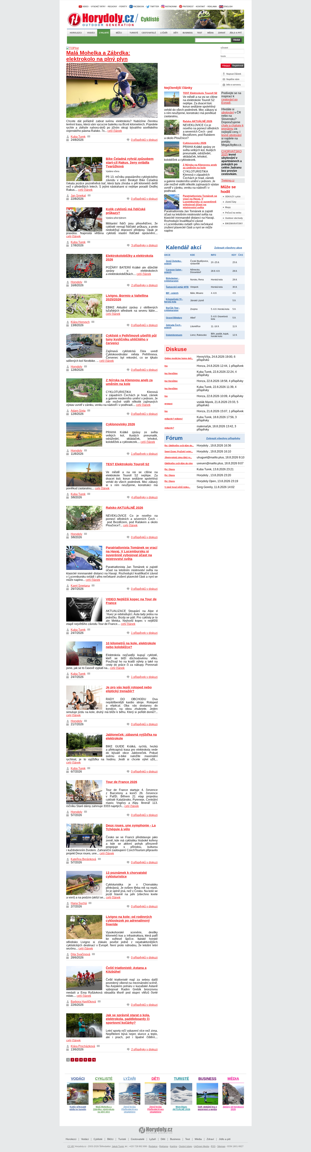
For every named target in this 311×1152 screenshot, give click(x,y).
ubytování (227, 112)
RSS (213, 1146)
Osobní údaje (185, 1146)
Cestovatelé (149, 33)
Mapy (228, 207)
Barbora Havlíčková (83, 1001)
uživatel (224, 48)
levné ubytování (231, 135)
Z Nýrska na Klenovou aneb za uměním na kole (129, 382)
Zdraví (221, 33)
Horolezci (76, 33)
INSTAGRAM (170, 6)
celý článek (114, 130)
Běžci (119, 33)
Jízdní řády (230, 202)
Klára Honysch (80, 322)
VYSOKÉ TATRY (98, 6)
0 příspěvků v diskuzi (144, 139)
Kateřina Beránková (83, 859)
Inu (166, 366)
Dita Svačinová (80, 954)
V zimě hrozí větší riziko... (177, 487)
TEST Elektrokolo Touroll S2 (127, 464)
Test (199, 33)
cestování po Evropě (229, 101)
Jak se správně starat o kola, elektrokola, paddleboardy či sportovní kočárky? (128, 1018)
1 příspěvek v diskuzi (144, 453)
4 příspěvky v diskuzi (144, 497)
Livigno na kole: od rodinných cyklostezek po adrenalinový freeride (129, 920)
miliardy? (169, 428)
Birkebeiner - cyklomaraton (171, 279)
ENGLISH (228, 6)
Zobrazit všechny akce (228, 247)
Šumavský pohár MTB (177, 287)
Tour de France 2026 (121, 782)
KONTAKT (200, 6)
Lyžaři (163, 33)
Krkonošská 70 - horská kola (173, 300)
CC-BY (70, 1146)
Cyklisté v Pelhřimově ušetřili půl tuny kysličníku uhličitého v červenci (131, 339)
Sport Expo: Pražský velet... (178, 451)
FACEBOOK (138, 6)
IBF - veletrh (172, 293)
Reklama (163, 1146)
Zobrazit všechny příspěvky (223, 438)
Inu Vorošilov (171, 373)
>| (94, 1059)
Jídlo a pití (235, 33)
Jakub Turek (118, 1146)
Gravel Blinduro (174, 318)
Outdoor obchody (234, 218)
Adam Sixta (78, 410)
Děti (175, 33)
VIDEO (85, 6)
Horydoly (76, 282)
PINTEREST (188, 6)
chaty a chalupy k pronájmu (232, 127)
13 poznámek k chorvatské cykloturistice (126, 874)
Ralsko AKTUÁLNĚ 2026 (124, 507)
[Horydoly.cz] (105, 19)
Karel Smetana (80, 585)
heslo (223, 56)
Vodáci (91, 33)
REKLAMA (212, 6)
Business (188, 33)
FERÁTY (123, 6)
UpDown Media (201, 1146)
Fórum (174, 438)
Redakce (153, 1146)
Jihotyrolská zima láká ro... (178, 457)
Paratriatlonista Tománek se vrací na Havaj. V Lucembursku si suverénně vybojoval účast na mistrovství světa (131, 553)
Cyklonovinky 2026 (120, 424)
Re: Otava (169, 469)
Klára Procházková (83, 1046)
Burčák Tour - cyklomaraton (172, 309)
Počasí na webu (233, 212)
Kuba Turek (78, 136)
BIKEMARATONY (234, 223)
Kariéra (173, 1146)
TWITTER (154, 6)
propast (168, 403)
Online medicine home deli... (178, 358)
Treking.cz (228, 180)
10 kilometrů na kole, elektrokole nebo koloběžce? (131, 645)
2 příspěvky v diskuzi (144, 285)
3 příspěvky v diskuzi (144, 245)
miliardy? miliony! (173, 419)
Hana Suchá (79, 903)
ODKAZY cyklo (232, 196)
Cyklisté (104, 33)
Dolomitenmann (174, 335)
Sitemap (221, 1146)
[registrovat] (237, 67)
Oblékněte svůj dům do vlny (178, 463)
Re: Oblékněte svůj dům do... (179, 445)
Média (210, 33)
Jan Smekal (78, 195)
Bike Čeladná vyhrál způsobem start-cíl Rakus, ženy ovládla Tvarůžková (130, 162)
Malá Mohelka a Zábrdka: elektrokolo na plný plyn (98, 56)
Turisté (134, 33)
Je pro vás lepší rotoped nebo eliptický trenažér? (129, 689)
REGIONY (112, 6)
